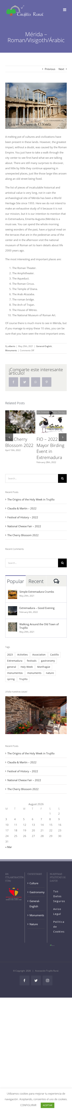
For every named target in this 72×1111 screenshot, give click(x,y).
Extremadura (14, 660)
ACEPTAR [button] (47, 1105)
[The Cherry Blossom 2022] (20, 421)
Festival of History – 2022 (22, 517)
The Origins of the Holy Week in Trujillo (31, 499)
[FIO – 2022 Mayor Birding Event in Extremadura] (52, 421)
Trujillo (23, 679)
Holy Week (27, 666)
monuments (34, 673)
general (11, 666)
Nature (34, 924)
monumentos (15, 673)
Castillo (54, 654)
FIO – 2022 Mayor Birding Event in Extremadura (50, 448)
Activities (22, 654)
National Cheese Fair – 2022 (24, 526)
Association (39, 654)
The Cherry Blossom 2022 (19, 442)
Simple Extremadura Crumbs (36, 591)
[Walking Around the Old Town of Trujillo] (12, 625)
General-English (44, 346)
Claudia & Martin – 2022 (22, 508)
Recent (36, 581)
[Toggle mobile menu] (65, 10)
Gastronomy (36, 892)
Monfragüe (43, 666)
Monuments (11, 350)
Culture (34, 883)
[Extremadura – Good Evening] (12, 609)
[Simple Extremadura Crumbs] (12, 592)
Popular (15, 581)
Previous (50, 69)
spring (11, 679)
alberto (11, 346)
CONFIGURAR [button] (28, 1105)
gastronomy (48, 660)
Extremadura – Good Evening (37, 608)
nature (50, 673)
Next (61, 69)
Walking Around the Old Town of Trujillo (39, 625)
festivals (32, 660)
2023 (10, 654)
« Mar (8, 847)
